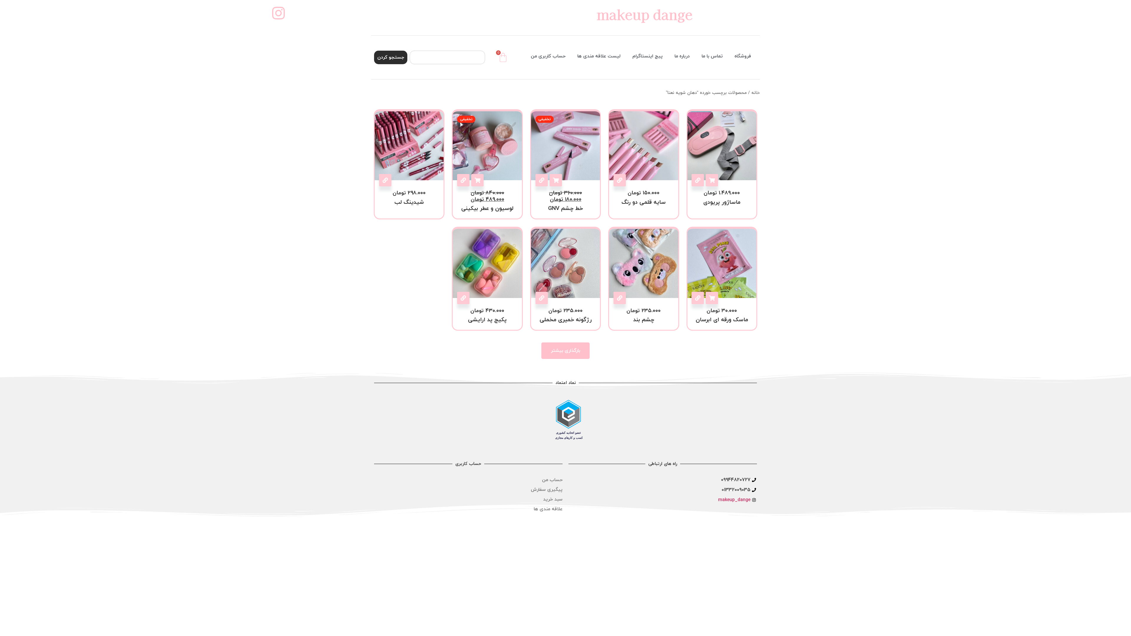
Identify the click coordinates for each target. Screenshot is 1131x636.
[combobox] (447, 57)
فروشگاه (743, 56)
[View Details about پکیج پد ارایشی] (463, 298)
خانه (755, 93)
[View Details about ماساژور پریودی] (698, 180)
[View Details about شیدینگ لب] (385, 180)
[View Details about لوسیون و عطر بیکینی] (463, 180)
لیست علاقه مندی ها (599, 56)
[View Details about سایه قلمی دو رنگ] (620, 180)
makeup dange (644, 14)
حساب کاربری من (548, 56)
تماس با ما (712, 56)
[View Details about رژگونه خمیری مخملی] (541, 298)
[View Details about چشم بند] (620, 298)
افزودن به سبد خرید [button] (712, 180)
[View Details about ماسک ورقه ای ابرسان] (698, 298)
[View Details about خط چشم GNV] (541, 180)
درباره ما (682, 56)
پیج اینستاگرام (647, 56)
